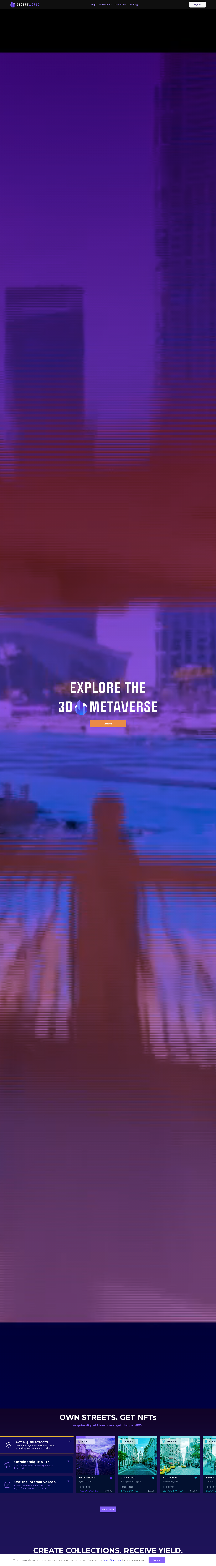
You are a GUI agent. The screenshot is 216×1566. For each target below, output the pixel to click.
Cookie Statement (112, 1560)
